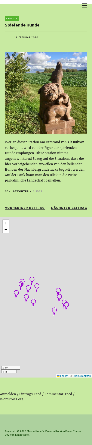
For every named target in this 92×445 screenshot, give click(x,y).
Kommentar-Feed (58, 394)
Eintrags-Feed (30, 394)
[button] (21, 286)
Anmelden (8, 394)
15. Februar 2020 (26, 37)
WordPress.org (12, 399)
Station (12, 18)
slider (38, 191)
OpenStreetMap (82, 376)
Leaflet (63, 376)
